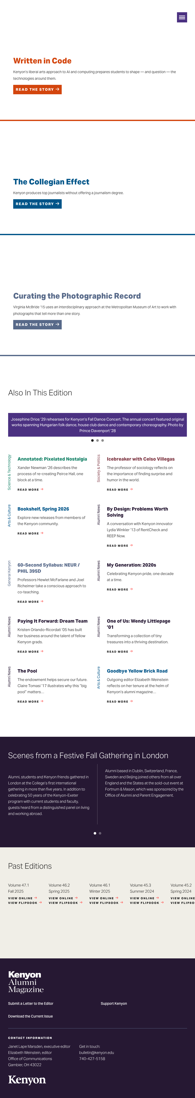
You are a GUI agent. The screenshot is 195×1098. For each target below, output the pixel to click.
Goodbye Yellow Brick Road (137, 671)
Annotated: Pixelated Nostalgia (52, 459)
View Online (20, 898)
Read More (28, 489)
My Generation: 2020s (131, 565)
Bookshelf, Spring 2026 (43, 509)
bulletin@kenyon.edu (96, 1052)
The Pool (27, 671)
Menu (182, 17)
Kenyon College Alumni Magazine (26, 21)
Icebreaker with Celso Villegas (141, 459)
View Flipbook (23, 903)
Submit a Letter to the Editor (30, 1004)
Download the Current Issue (30, 1017)
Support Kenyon (114, 1004)
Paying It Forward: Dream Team (53, 621)
